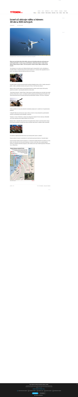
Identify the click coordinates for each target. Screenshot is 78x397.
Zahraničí (42, 12)
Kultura (60, 12)
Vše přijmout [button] (35, 393)
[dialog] (39, 390)
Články (35, 12)
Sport (57, 12)
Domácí (39, 12)
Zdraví (64, 12)
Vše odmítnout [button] (42, 393)
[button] (39, 388)
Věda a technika (48, 12)
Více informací (40, 387)
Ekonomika (53, 12)
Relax (67, 12)
